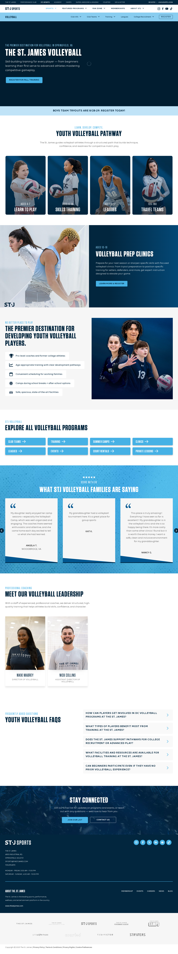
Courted (106, 2)
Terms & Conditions (54, 947)
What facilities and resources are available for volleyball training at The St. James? (122, 754)
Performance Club (28, 2)
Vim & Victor (120, 2)
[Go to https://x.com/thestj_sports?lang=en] (149, 842)
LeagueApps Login (165, 2)
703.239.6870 (10, 865)
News (161, 891)
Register (152, 2)
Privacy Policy (39, 947)
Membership (127, 891)
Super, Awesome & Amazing (87, 2)
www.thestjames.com (14, 906)
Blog (170, 891)
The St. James (10, 2)
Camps (68, 2)
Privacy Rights (69, 947)
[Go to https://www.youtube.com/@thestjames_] (166, 8)
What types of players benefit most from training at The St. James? (117, 728)
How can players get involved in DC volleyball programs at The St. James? (121, 715)
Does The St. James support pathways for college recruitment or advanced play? (123, 741)
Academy (58, 2)
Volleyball (11, 17)
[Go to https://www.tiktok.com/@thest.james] (170, 8)
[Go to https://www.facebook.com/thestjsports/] (162, 8)
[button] (128, 715)
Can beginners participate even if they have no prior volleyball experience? (121, 768)
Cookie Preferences (84, 947)
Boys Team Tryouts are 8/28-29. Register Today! (89, 110)
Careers (151, 891)
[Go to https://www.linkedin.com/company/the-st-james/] (155, 842)
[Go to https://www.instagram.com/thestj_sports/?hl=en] (159, 8)
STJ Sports (45, 2)
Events (140, 891)
